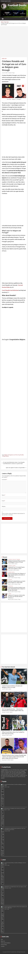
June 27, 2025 (11, 563)
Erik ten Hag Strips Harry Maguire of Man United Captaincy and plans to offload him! (17, 575)
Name (3, 495)
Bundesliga (10, 586)
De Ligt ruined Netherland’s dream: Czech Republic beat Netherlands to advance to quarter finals (14, 463)
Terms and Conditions (5, 942)
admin (16, 563)
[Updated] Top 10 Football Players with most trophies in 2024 (16, 568)
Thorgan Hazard (5, 456)
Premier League (11, 572)
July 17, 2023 (11, 577)
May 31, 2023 (11, 584)
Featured (10, 559)
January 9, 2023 (5, 735)
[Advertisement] (14, 43)
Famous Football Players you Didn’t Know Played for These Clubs (16, 582)
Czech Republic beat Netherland (10, 290)
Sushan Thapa (12, 72)
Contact (2, 946)
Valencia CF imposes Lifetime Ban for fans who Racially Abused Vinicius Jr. (16, 596)
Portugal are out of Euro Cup (14, 454)
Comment (4, 479)
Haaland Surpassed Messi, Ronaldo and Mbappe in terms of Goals (16, 561)
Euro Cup (4, 58)
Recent (5, 557)
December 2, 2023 (12, 570)
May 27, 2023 (11, 591)
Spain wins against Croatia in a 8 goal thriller (15, 467)
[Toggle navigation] (2, 18)
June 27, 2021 (5, 72)
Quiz (2, 939)
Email (3, 500)
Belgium (6, 454)
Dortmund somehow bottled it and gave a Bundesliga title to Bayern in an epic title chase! (16, 589)
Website (3, 506)
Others (13, 565)
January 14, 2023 (5, 712)
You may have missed (8, 667)
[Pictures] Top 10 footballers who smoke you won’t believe (15, 808)
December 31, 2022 (6, 759)
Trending (18, 559)
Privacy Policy (4, 944)
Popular (14, 559)
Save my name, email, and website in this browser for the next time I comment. (13, 514)
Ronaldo (22, 454)
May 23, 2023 (11, 599)
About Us (3, 941)
